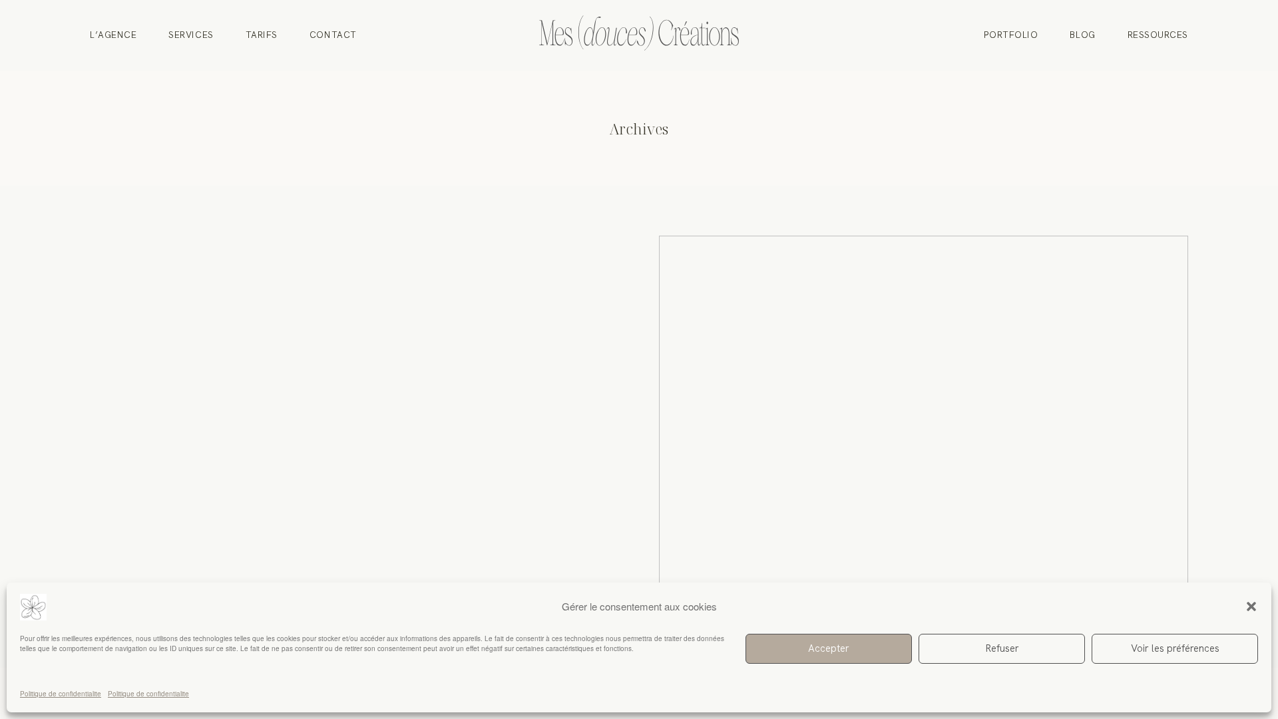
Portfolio (1011, 36)
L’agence (113, 36)
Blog (1082, 36)
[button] (1251, 606)
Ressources (1158, 36)
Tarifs (262, 36)
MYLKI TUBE (923, 452)
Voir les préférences (1175, 648)
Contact (333, 36)
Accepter (828, 648)
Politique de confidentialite (60, 693)
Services (190, 36)
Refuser (1002, 648)
